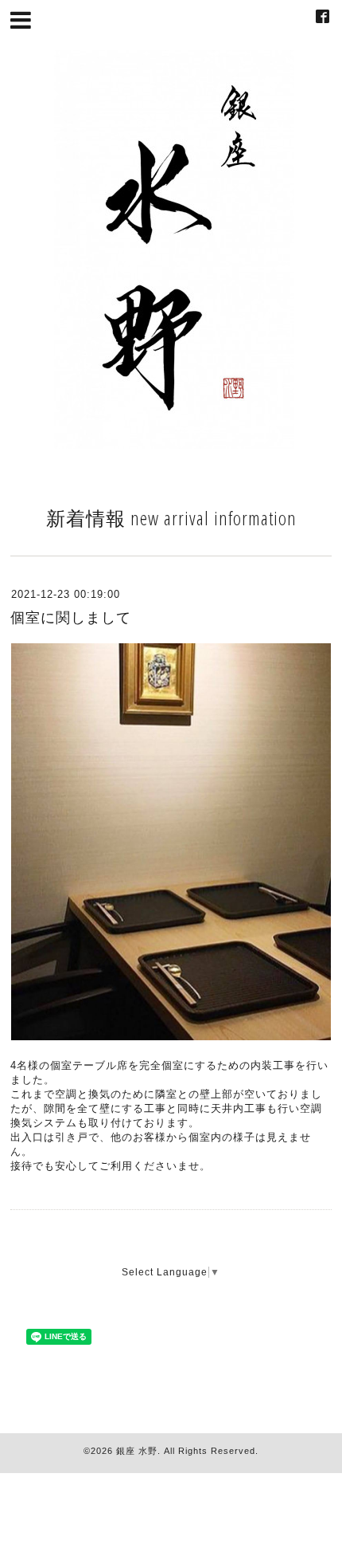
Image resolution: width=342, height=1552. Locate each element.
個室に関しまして (70, 618)
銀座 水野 (136, 1451)
